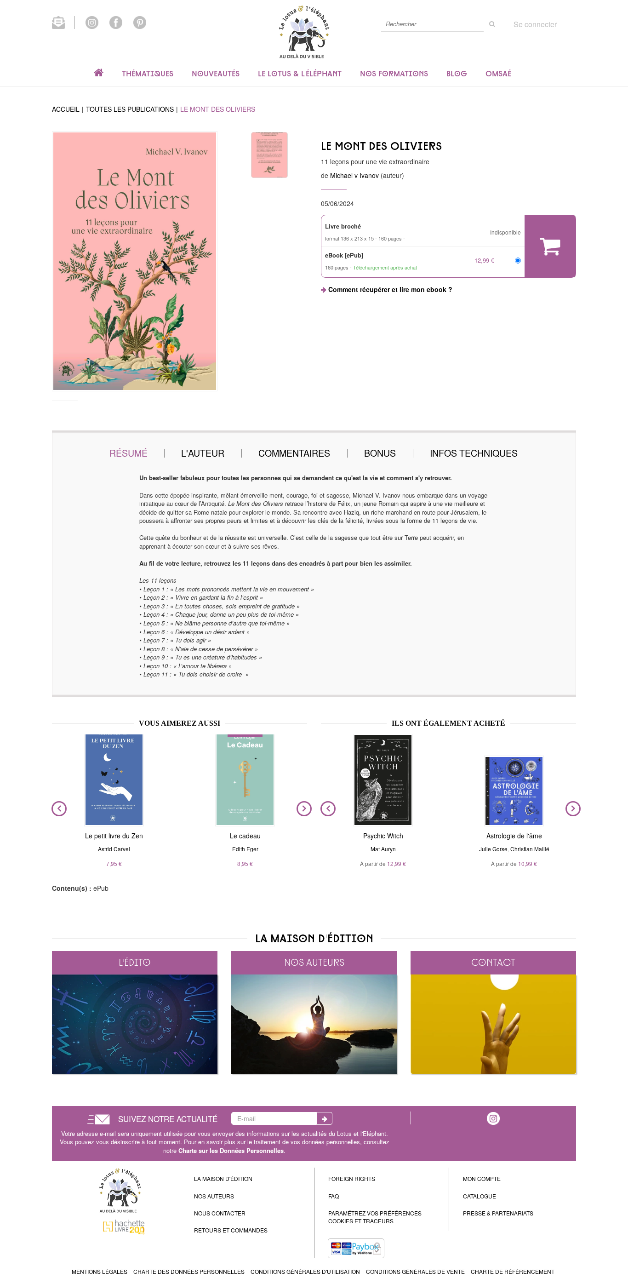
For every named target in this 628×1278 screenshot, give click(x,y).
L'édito (135, 962)
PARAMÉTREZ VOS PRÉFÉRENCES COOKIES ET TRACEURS (375, 1217)
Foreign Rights (351, 1178)
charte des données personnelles (189, 1271)
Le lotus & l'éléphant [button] (300, 73)
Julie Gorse (493, 849)
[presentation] (57, 809)
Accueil (66, 109)
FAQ (333, 1196)
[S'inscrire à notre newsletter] (63, 21)
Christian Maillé (529, 849)
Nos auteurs (314, 962)
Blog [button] (456, 73)
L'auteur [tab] (202, 452)
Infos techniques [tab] (474, 452)
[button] (134, 261)
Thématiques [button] (147, 73)
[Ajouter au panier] (550, 246)
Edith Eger (245, 849)
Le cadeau (245, 835)
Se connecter (535, 24)
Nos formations (394, 73)
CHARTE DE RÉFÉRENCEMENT (512, 1271)
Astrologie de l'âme (514, 835)
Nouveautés (216, 73)
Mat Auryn (383, 849)
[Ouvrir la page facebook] (115, 21)
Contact (493, 962)
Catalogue (479, 1196)
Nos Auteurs (214, 1196)
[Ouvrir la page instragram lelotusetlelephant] (493, 1117)
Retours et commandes (231, 1230)
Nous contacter (219, 1213)
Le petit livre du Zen (114, 835)
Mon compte (482, 1178)
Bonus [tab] (380, 452)
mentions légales (99, 1271)
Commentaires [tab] (294, 452)
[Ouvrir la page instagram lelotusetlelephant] (92, 21)
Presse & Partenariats (498, 1213)
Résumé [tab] (128, 452)
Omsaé (498, 73)
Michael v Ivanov (354, 175)
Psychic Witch (383, 835)
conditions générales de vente (415, 1271)
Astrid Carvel (114, 849)
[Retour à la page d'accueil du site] (303, 31)
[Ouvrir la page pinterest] (139, 21)
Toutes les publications (130, 109)
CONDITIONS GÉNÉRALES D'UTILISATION (305, 1271)
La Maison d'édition (223, 1178)
